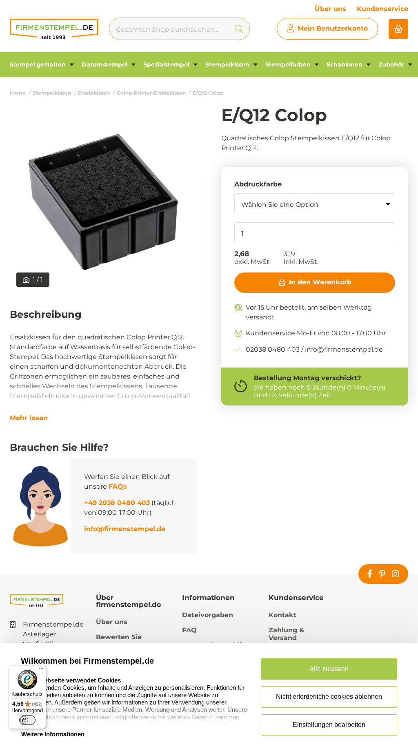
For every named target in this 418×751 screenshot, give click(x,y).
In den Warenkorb (320, 282)
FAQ (189, 630)
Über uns (330, 9)
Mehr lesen (29, 418)
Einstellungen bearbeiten (329, 724)
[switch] (27, 720)
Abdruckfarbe (258, 184)
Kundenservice (382, 9)
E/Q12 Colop (208, 93)
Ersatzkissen (94, 93)
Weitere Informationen (52, 734)
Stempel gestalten (38, 64)
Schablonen (345, 64)
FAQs (118, 486)
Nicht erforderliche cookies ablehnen (329, 696)
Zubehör (392, 64)
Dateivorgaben (207, 615)
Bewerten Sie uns (119, 641)
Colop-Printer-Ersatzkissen (151, 93)
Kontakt (282, 615)
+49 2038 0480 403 (117, 503)
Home (18, 93)
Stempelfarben (288, 64)
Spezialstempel (167, 64)
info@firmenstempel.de (124, 529)
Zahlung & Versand (286, 634)
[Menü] (41, 670)
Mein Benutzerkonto (333, 28)
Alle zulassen (329, 668)
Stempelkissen (228, 64)
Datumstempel (105, 64)
